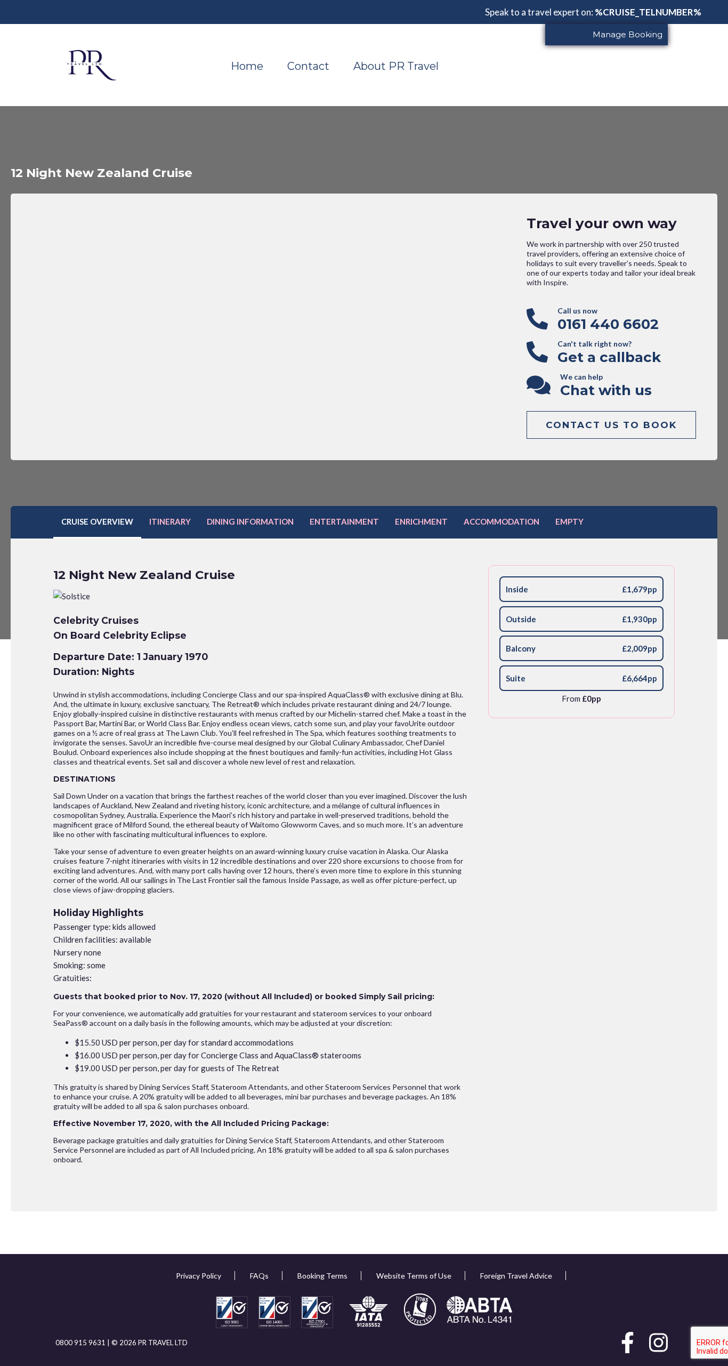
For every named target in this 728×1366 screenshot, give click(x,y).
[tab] (97, 522)
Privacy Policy (198, 1275)
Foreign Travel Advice (516, 1275)
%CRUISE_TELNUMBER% (648, 12)
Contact (308, 66)
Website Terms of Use (413, 1275)
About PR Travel (396, 66)
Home (247, 66)
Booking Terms (322, 1275)
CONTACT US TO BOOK (611, 425)
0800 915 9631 (81, 1342)
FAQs (259, 1275)
